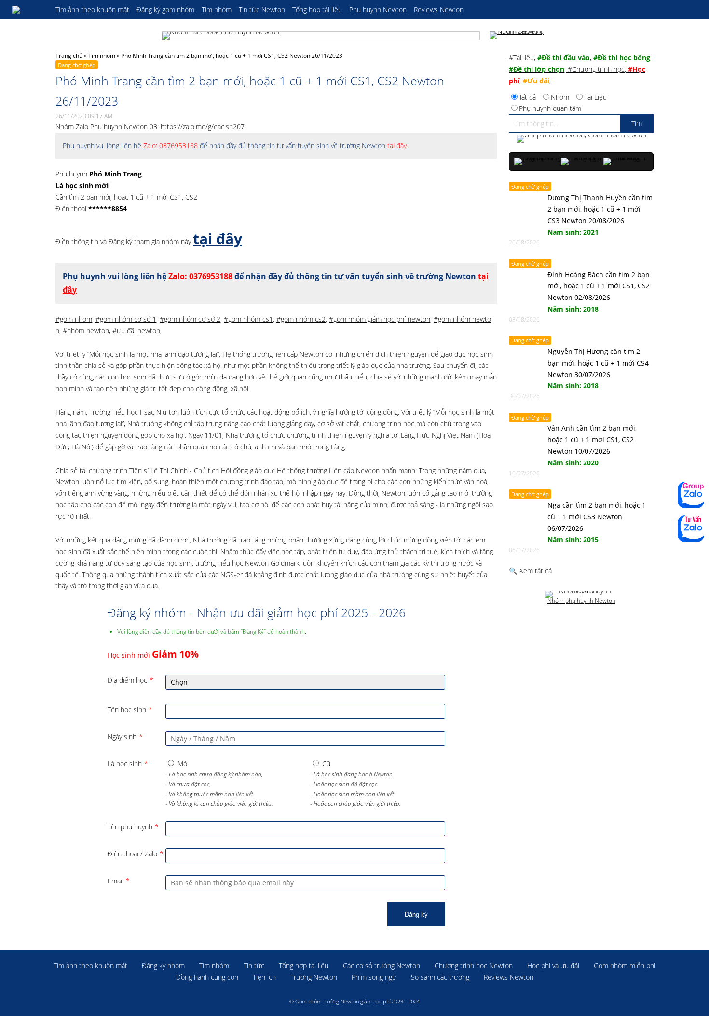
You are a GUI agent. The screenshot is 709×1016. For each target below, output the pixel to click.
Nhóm (560, 97)
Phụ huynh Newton (378, 9)
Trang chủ (68, 56)
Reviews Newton (439, 9)
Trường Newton (313, 977)
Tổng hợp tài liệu (317, 9)
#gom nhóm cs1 (248, 319)
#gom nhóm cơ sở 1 (125, 319)
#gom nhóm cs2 (301, 319)
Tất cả (527, 97)
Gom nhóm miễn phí (624, 965)
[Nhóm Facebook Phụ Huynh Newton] (321, 35)
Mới (183, 763)
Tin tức (254, 965)
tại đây (397, 145)
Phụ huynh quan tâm (550, 108)
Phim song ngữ (374, 977)
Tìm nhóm (217, 9)
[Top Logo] (29, 10)
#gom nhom (73, 319)
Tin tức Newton (262, 9)
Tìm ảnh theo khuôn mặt (92, 9)
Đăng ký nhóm (163, 965)
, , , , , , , (580, 69)
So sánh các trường (440, 977)
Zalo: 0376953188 (170, 145)
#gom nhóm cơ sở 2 (190, 319)
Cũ (326, 763)
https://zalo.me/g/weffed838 (691, 495)
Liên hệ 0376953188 (691, 528)
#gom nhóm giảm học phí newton (379, 319)
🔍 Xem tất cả (530, 570)
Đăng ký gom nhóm (165, 9)
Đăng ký (416, 914)
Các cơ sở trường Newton (381, 965)
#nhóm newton (86, 330)
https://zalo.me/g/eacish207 (203, 126)
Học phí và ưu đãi (553, 965)
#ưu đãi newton (136, 330)
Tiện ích (264, 977)
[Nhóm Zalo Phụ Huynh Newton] (518, 35)
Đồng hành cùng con (207, 977)
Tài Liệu (595, 97)
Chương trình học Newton (474, 965)
